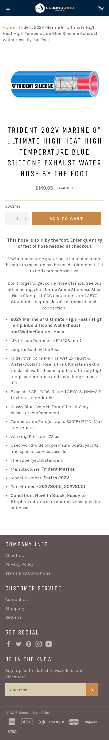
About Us (14, 555)
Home (9, 27)
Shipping (14, 608)
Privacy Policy (19, 564)
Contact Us (16, 599)
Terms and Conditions (27, 573)
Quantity (12, 206)
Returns (13, 617)
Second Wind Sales (34, 713)
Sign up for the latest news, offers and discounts (44, 673)
